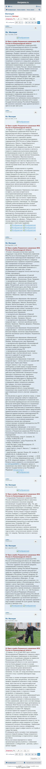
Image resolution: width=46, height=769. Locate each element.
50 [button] (26, 23)
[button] (16, 22)
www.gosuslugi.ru (18, 470)
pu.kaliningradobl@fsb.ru (13, 464)
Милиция (9, 14)
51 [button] (29, 23)
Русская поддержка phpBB (23, 767)
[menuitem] (10, 6)
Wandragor (15, 16)
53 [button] (35, 23)
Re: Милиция (11, 32)
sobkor (7, 26)
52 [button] (32, 23)
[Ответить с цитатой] (35, 28)
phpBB (19, 766)
